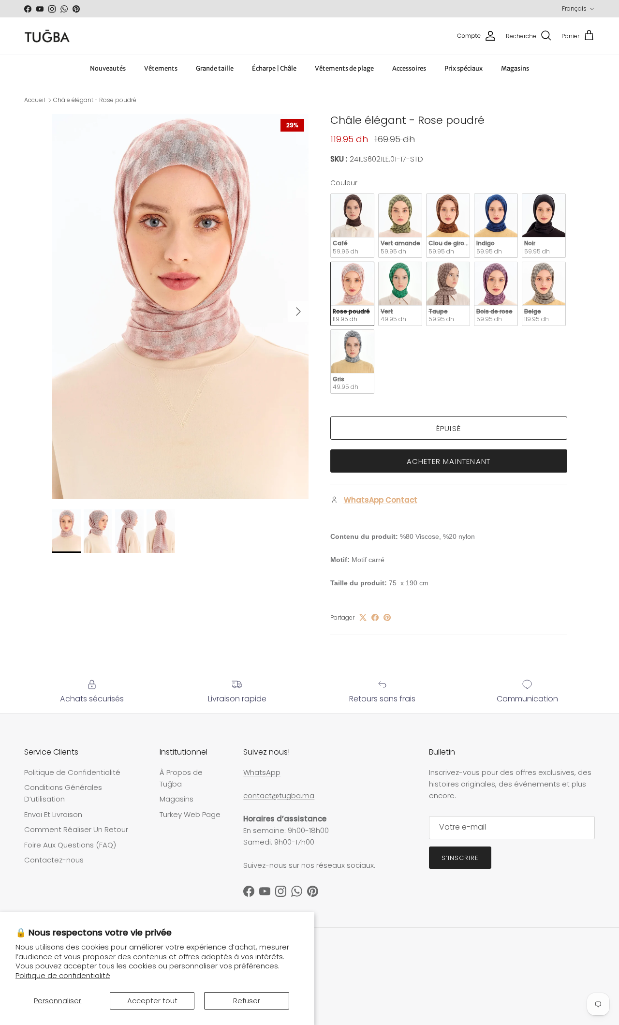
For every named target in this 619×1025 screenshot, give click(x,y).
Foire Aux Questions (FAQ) (70, 845)
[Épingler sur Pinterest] (387, 617)
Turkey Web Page (190, 814)
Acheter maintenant (449, 461)
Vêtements (160, 68)
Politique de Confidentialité (72, 772)
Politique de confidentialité (62, 975)
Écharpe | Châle (274, 68)
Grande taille (215, 68)
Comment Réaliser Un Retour (76, 829)
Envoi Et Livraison (53, 814)
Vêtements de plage (344, 68)
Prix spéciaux (463, 68)
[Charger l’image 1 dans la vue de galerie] (180, 307)
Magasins (515, 68)
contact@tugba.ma (278, 795)
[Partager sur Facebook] (375, 617)
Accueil (34, 100)
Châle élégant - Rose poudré (94, 100)
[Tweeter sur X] (363, 617)
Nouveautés (108, 68)
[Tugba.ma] (47, 36)
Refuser (246, 1000)
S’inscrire (460, 857)
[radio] (352, 225)
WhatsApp (261, 772)
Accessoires (409, 68)
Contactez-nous (54, 860)
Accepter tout (152, 1000)
